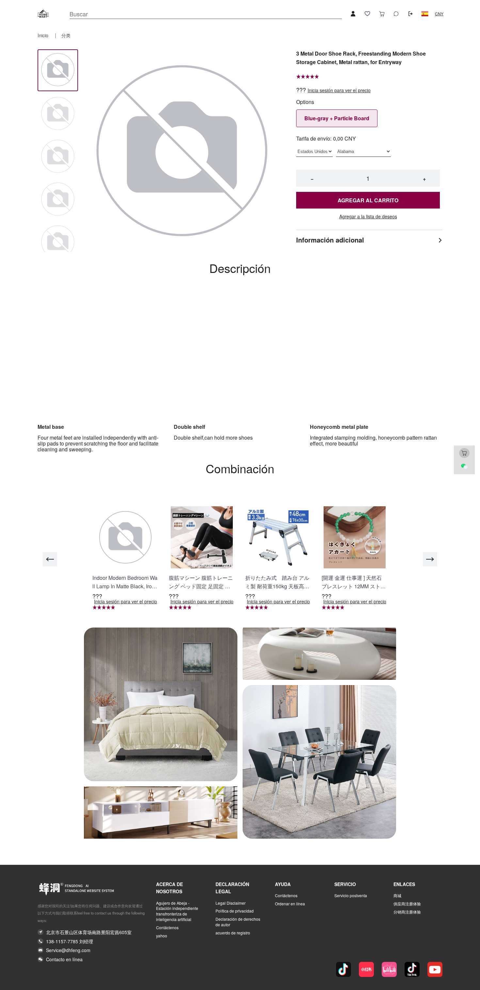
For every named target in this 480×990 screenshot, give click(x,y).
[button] (425, 13)
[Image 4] (58, 242)
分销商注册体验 (407, 911)
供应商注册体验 (407, 903)
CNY (439, 13)
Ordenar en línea (290, 903)
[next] (430, 559)
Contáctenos (167, 927)
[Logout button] (410, 13)
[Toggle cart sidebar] (381, 13)
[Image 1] (58, 114)
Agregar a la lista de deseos (368, 216)
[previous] (50, 559)
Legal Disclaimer (231, 903)
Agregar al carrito (368, 200)
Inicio (44, 35)
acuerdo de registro (233, 932)
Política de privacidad (235, 911)
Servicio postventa (350, 895)
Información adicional (330, 239)
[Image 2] (58, 157)
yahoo (161, 935)
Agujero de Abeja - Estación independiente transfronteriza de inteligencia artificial (177, 911)
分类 (66, 35)
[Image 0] (58, 70)
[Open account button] (353, 13)
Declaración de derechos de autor (238, 921)
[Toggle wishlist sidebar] (367, 13)
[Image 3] (58, 199)
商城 (397, 895)
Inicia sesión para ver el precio (339, 90)
